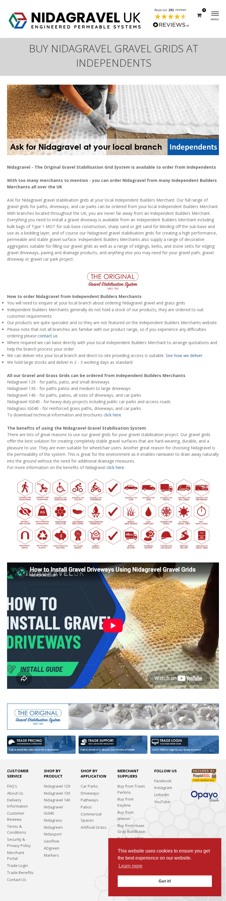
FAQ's (12, 786)
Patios (86, 807)
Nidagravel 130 (57, 793)
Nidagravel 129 (57, 786)
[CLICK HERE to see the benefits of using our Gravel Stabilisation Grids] (113, 716)
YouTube (162, 801)
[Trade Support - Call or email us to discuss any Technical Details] (113, 745)
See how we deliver (184, 355)
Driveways (90, 793)
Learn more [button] (130, 865)
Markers (51, 855)
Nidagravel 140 (57, 800)
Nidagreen (53, 827)
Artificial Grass (94, 827)
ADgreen (51, 848)
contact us (48, 336)
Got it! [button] (165, 881)
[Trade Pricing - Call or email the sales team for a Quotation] (41, 745)
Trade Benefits (20, 872)
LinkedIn (161, 794)
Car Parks (89, 786)
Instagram (163, 787)
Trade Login (17, 865)
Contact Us (16, 879)
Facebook (163, 780)
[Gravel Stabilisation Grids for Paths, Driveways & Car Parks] (74, 19)
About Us (15, 793)
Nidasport (53, 834)
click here (112, 415)
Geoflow (51, 841)
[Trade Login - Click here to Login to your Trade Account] (184, 745)
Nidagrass (53, 820)
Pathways (89, 800)
